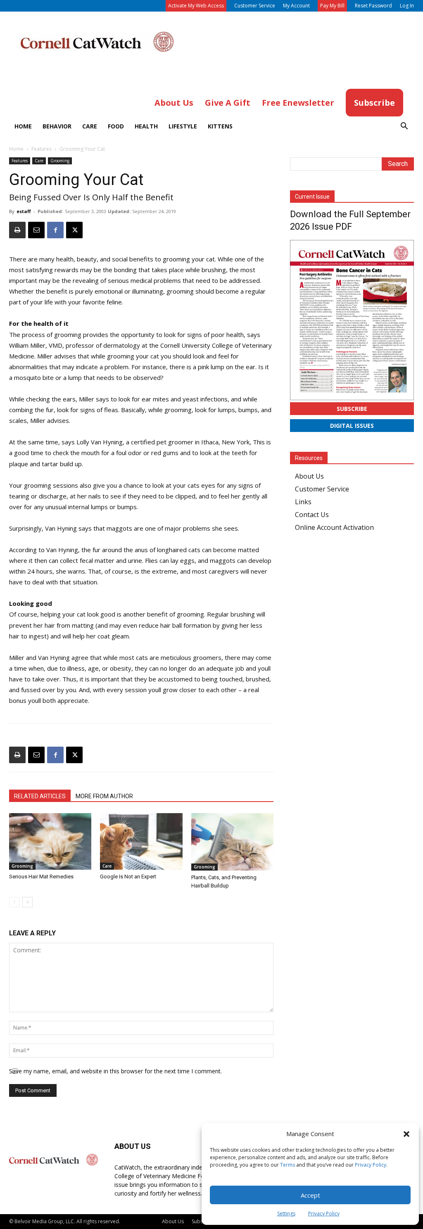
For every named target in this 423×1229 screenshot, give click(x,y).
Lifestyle (183, 126)
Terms (287, 1164)
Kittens (220, 126)
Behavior (57, 126)
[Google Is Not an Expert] (141, 841)
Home (23, 126)
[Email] (36, 230)
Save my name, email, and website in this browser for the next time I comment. (115, 1071)
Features (41, 148)
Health (146, 126)
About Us (309, 476)
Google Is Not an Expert (128, 876)
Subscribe (352, 409)
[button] (406, 1134)
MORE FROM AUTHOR (104, 796)
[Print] (17, 230)
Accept (310, 1195)
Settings (286, 1213)
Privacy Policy (370, 1164)
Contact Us (312, 514)
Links (303, 501)
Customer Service (254, 5)
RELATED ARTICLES (40, 796)
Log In (407, 5)
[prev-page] (14, 902)
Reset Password (373, 5)
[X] (74, 230)
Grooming (59, 161)
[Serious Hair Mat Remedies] (50, 841)
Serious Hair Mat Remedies (41, 876)
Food (116, 126)
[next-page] (27, 902)
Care (89, 126)
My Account (296, 5)
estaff (24, 211)
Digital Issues (352, 425)
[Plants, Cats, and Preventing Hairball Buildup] (232, 841)
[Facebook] (55, 230)
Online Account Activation (334, 527)
